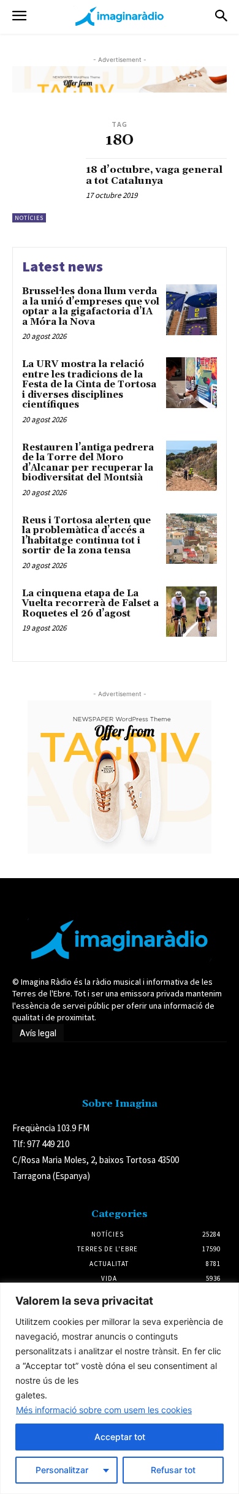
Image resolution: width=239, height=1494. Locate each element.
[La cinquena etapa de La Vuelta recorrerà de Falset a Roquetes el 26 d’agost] (191, 611)
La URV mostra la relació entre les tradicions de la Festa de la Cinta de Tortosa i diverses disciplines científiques (89, 384)
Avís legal (38, 1033)
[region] (119, 1388)
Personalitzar (62, 1470)
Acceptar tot (119, 1436)
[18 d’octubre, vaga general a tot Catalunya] (44, 190)
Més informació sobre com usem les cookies (104, 1410)
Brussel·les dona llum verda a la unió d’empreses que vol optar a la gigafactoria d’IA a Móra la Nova (90, 307)
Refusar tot (173, 1470)
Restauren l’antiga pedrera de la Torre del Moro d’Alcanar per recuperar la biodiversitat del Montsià (88, 463)
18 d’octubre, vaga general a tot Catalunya (154, 175)
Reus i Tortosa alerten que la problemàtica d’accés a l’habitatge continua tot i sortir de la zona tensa (86, 536)
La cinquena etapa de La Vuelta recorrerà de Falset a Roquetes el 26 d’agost (90, 604)
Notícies (29, 218)
